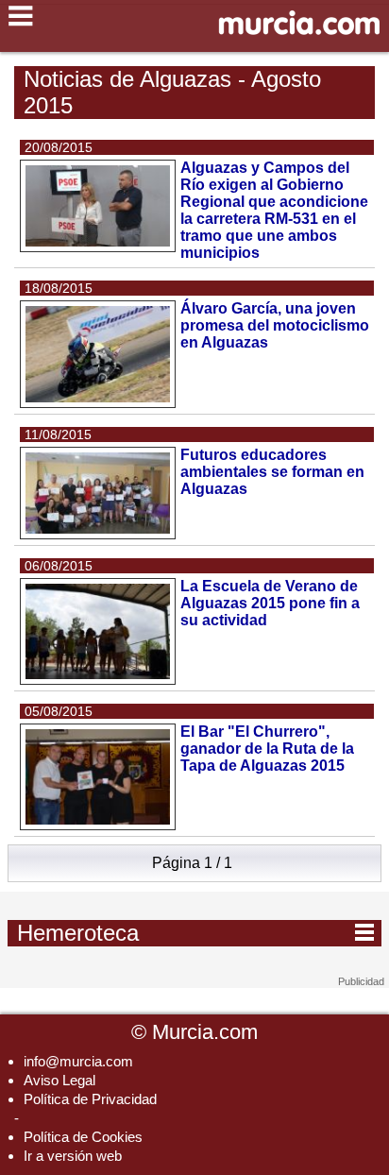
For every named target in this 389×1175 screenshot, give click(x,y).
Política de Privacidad (90, 1099)
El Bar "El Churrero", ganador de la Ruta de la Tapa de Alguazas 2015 (267, 749)
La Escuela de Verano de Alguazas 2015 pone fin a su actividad (270, 603)
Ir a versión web (73, 1156)
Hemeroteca (195, 932)
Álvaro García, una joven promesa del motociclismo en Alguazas (274, 325)
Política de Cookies (83, 1137)
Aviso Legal (59, 1080)
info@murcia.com (78, 1061)
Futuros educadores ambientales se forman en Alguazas (272, 472)
